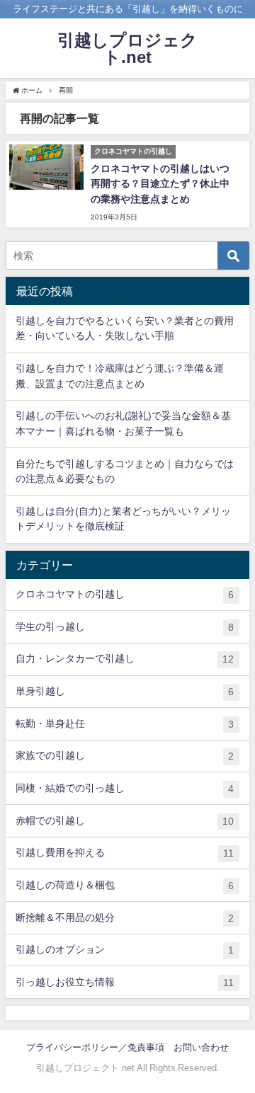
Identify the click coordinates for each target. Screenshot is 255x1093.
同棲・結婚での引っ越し (125, 788)
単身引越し (125, 691)
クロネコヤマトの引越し (125, 594)
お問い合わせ (201, 1047)
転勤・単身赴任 (125, 724)
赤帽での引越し (125, 821)
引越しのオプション (125, 949)
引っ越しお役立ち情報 (125, 982)
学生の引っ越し (125, 627)
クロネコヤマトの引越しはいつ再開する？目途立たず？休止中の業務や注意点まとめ (160, 184)
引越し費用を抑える (125, 852)
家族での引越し (125, 755)
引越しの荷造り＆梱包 (125, 885)
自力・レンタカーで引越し (125, 658)
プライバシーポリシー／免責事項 (95, 1047)
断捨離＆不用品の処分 (125, 917)
